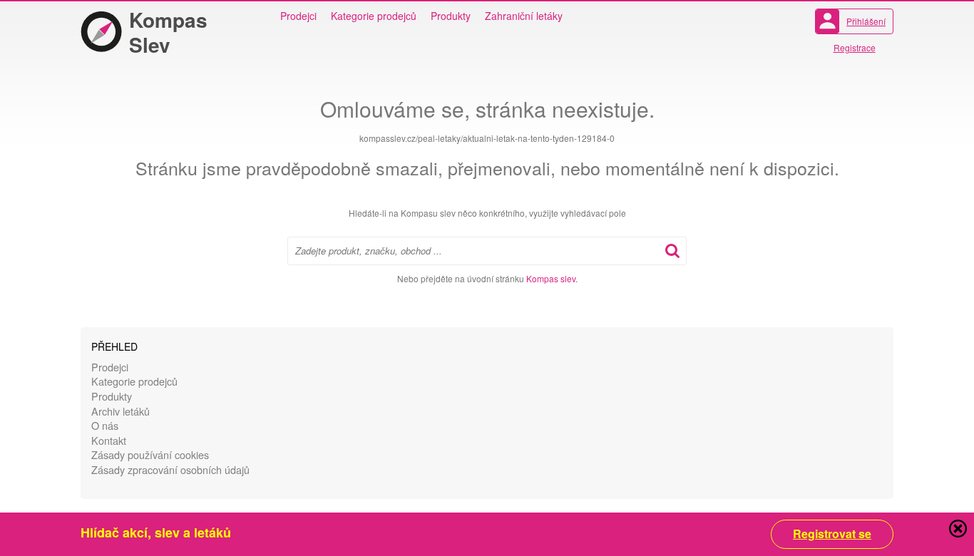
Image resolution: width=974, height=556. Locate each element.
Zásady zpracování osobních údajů (170, 469)
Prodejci (298, 16)
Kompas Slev (168, 32)
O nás (104, 425)
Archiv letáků (120, 410)
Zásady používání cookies (150, 454)
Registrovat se (832, 534)
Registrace (855, 47)
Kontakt (108, 440)
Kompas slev (550, 278)
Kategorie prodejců (373, 16)
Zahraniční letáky (524, 16)
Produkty (451, 16)
